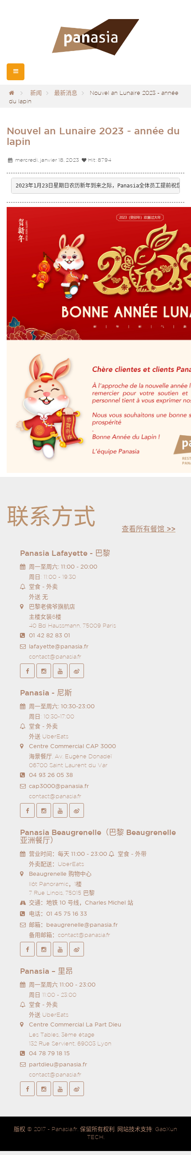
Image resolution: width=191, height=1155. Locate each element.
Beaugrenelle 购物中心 (60, 873)
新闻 (36, 93)
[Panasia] (95, 37)
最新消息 (65, 93)
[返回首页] (11, 93)
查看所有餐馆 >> (148, 529)
